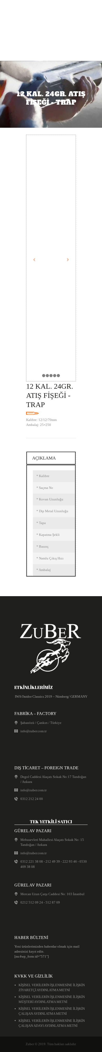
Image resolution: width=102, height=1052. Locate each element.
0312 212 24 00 (31, 799)
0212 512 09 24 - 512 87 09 (40, 902)
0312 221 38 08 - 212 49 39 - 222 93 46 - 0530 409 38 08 (53, 863)
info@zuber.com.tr (33, 731)
